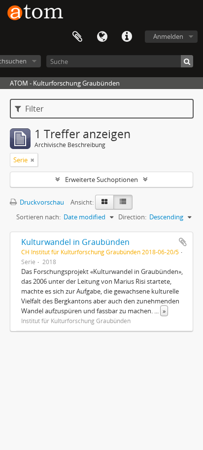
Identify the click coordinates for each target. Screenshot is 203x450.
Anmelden (168, 36)
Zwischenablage (77, 37)
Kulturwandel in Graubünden (75, 242)
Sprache (102, 37)
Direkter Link (126, 37)
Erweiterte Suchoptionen (101, 179)
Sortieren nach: (38, 216)
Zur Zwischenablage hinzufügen (183, 242)
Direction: (132, 216)
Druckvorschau (41, 202)
